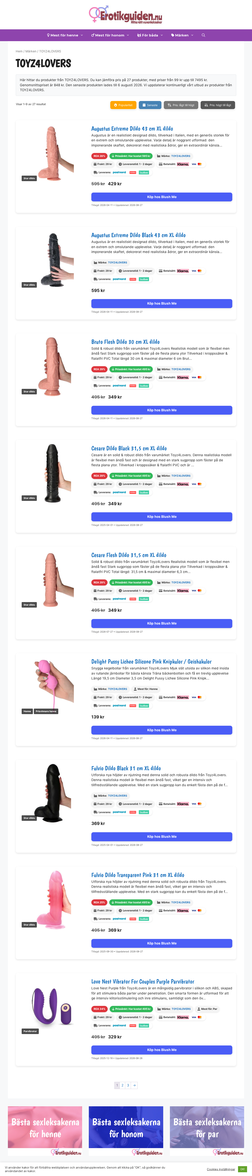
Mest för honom (109, 35)
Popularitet (125, 105)
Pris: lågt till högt (183, 105)
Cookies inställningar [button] (221, 1169)
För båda (149, 35)
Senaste (152, 105)
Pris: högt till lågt (220, 105)
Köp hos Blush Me (162, 197)
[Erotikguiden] (126, 14)
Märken (181, 35)
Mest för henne (64, 35)
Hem (19, 51)
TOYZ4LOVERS (180, 156)
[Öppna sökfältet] (203, 35)
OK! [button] (242, 1169)
